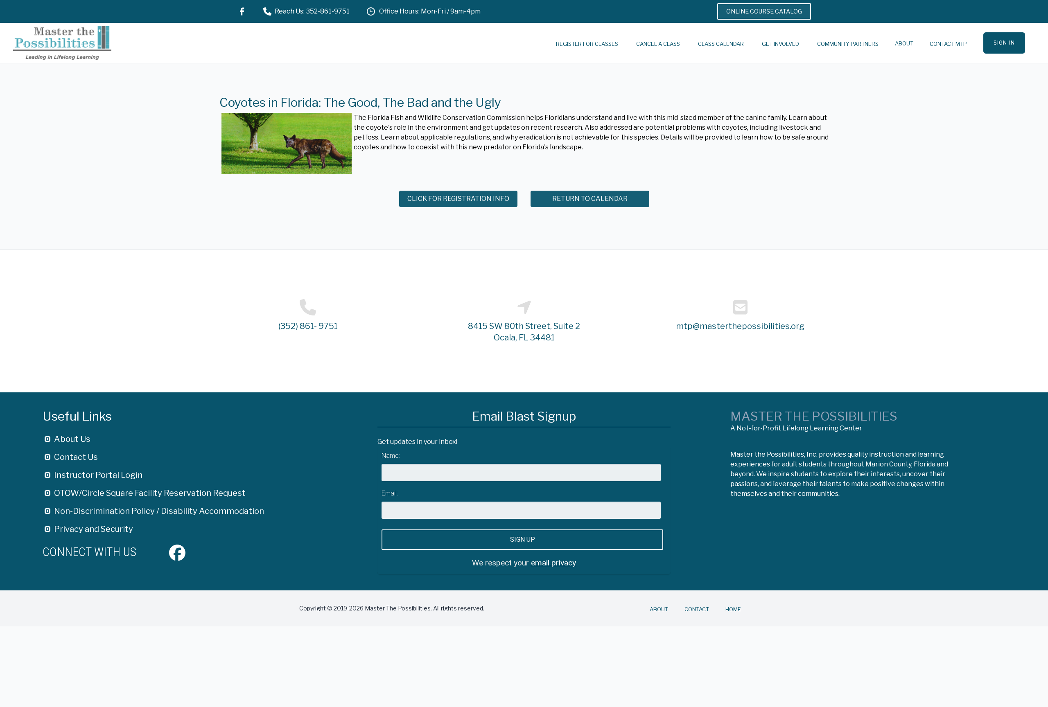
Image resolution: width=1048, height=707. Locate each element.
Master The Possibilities (813, 416)
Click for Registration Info (458, 199)
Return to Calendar (590, 199)
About (904, 43)
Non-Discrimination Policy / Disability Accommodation (159, 511)
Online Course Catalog (764, 11)
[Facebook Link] (242, 11)
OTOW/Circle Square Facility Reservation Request (150, 493)
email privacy (553, 562)
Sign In (1004, 43)
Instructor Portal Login (98, 475)
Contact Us (76, 457)
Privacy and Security (93, 529)
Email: (390, 493)
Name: (391, 455)
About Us (72, 439)
